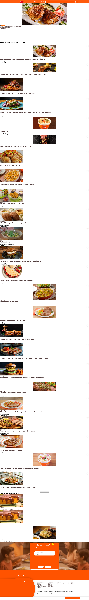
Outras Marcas (50, 582)
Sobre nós (50, 585)
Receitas (32, 1)
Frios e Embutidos (3, 466)
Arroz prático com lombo (9, 302)
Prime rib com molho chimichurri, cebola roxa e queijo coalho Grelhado (25, 113)
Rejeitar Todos (67, 598)
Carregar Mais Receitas (44, 491)
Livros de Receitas (41, 1)
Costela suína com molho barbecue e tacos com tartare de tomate (24, 358)
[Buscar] (74, 1)
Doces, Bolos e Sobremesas (5, 278)
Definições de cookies (60, 598)
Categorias (27, 1)
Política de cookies (70, 582)
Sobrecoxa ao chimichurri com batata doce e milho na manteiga (23, 74)
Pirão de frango (5, 242)
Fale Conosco (59, 582)
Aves (1, 57)
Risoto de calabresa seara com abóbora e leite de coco (19, 468)
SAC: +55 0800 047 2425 (60, 583)
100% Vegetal (2, 202)
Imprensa (49, 583)
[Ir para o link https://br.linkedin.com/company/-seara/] (26, 575)
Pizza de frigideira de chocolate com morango (16, 280)
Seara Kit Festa (39, 584)
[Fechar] (87, 598)
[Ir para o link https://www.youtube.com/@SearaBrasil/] (23, 575)
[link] (44, 54)
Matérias (36, 1)
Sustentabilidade (51, 586)
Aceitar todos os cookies (76, 598)
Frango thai (4, 131)
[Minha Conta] (77, 2)
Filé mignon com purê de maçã (11, 450)
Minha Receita (39, 585)
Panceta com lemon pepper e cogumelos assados (18, 431)
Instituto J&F (50, 584)
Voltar (41, 566)
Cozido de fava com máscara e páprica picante (17, 185)
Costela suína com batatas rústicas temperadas (17, 93)
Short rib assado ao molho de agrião (13, 393)
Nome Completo (40, 552)
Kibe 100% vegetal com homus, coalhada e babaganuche (20, 223)
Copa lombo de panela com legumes (13, 320)
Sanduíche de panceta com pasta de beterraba (17, 339)
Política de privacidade (70, 583)
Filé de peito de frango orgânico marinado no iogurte (19, 487)
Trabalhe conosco (68, 575)
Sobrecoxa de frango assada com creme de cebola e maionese (22, 59)
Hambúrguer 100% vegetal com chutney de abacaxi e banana (22, 378)
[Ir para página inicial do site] (44, 578)
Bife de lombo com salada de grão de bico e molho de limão (21, 412)
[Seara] (22, 1)
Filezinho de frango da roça (10, 165)
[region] (44, 598)
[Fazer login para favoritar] (88, 46)
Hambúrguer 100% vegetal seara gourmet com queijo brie (20, 261)
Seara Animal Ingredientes (41, 586)
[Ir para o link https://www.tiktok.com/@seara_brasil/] (21, 575)
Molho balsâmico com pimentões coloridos (15, 146)
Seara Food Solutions (40, 583)
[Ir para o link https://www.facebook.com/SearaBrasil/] (18, 575)
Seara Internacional (40, 582)
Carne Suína (2, 92)
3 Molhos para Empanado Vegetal (12, 204)
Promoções (39, 587)
